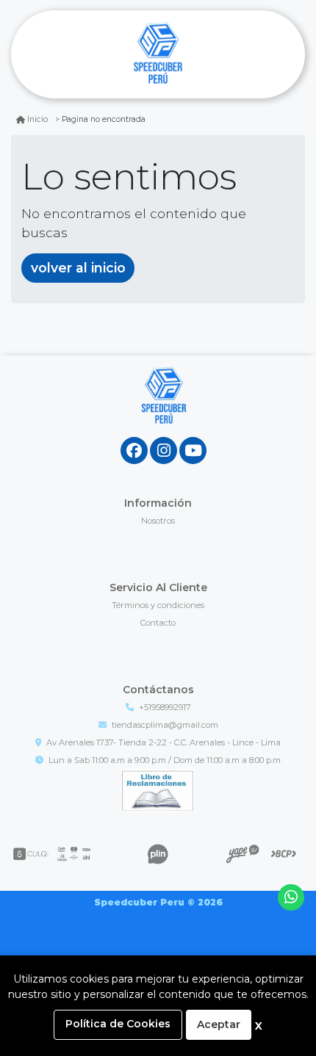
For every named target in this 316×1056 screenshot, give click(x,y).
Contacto (158, 623)
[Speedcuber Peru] (158, 54)
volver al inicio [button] (78, 267)
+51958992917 (165, 707)
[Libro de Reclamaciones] (158, 789)
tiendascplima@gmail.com (165, 725)
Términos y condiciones (158, 605)
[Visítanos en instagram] (163, 450)
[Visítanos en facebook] (134, 450)
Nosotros (158, 521)
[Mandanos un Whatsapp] (291, 897)
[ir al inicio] (163, 410)
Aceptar (218, 1024)
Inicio (37, 119)
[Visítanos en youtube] (193, 450)
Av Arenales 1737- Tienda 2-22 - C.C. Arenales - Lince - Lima (163, 742)
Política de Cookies (117, 1023)
